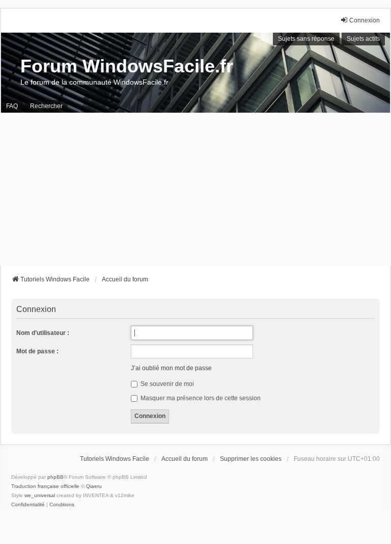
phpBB (55, 477)
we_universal (39, 495)
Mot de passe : (37, 351)
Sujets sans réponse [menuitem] (306, 38)
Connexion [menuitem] (364, 20)
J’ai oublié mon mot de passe (171, 368)
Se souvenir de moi (166, 383)
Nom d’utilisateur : (42, 332)
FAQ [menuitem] (12, 106)
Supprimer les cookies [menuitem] (251, 458)
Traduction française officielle (45, 486)
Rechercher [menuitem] (46, 106)
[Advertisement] (195, 189)
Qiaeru (94, 486)
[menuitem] (28, 504)
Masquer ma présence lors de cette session (200, 398)
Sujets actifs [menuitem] (363, 38)
